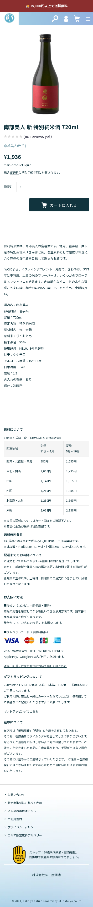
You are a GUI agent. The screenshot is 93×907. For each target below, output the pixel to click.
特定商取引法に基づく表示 (25, 803)
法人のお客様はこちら (22, 811)
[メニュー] (87, 18)
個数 (7, 186)
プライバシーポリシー (22, 827)
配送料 (14, 172)
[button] (28, 136)
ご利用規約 (15, 819)
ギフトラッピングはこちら (21, 711)
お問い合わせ (16, 794)
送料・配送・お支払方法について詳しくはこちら (35, 666)
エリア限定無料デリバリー (25, 835)
